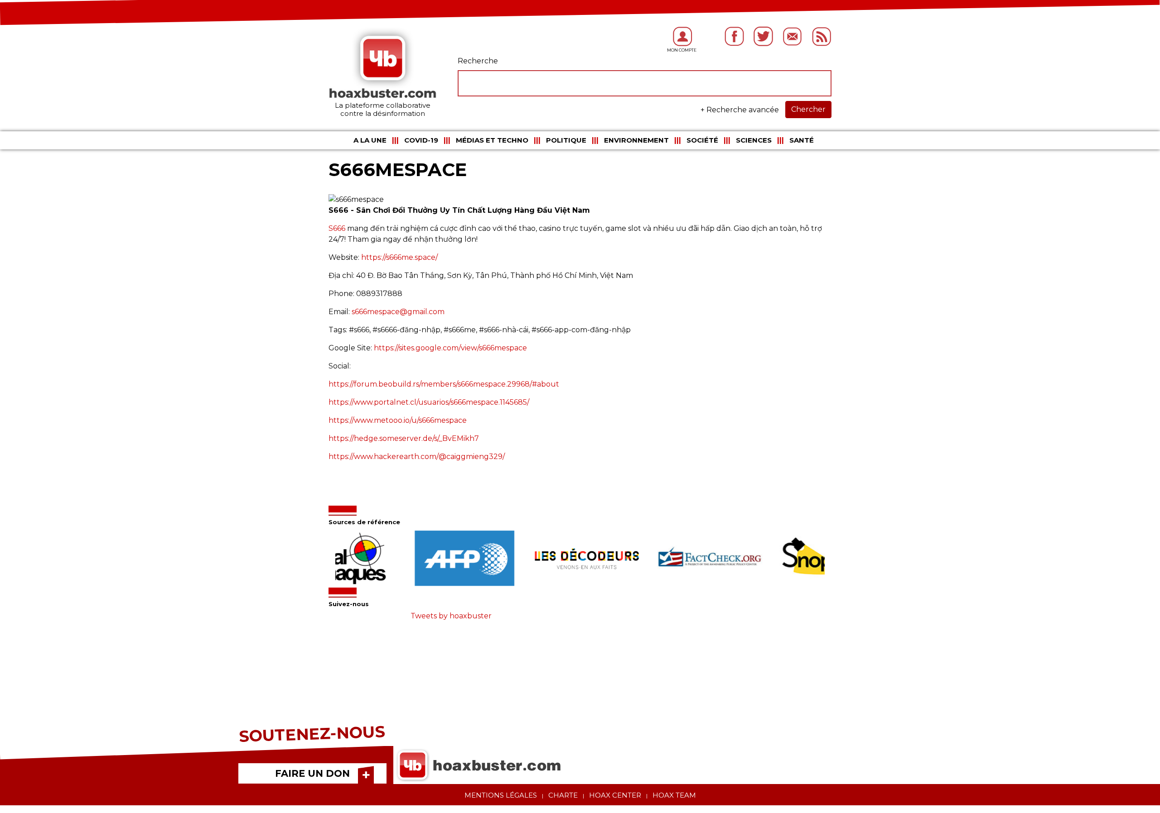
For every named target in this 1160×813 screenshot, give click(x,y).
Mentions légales (500, 795)
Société (702, 140)
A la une (370, 140)
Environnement (636, 140)
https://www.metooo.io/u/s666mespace (398, 420)
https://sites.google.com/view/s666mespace (450, 348)
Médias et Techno (492, 140)
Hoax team (674, 795)
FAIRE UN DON (312, 773)
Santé (801, 140)
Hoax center (615, 795)
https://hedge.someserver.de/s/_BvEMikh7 (404, 438)
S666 (337, 228)
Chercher (808, 109)
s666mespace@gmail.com (398, 311)
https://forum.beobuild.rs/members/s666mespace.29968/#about (444, 384)
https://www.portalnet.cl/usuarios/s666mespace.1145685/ (429, 402)
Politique (566, 140)
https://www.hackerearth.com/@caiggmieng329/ (417, 456)
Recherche (478, 61)
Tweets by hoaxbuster (451, 616)
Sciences (754, 140)
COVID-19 (421, 140)
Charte (563, 795)
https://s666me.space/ (399, 257)
